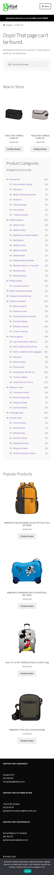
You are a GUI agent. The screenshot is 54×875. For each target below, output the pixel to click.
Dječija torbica (19, 230)
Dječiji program (16, 220)
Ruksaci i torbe (16, 387)
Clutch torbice (19, 422)
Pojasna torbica (20, 402)
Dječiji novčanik (20, 250)
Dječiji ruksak (19, 255)
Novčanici (17, 199)
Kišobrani (17, 189)
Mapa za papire (20, 306)
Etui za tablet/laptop (22, 184)
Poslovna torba (20, 311)
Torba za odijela (20, 377)
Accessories (15, 179)
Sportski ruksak (20, 407)
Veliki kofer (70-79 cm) (23, 382)
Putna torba (18, 367)
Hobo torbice (19, 428)
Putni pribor (18, 209)
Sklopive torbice (20, 448)
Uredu (27, 871)
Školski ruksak (19, 275)
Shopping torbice (21, 443)
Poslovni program (18, 301)
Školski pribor (19, 270)
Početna (9, 25)
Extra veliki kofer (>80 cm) (25, 341)
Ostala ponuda (19, 204)
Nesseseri (17, 357)
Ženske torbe (16, 417)
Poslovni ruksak (20, 321)
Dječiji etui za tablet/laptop (25, 235)
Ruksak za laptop (21, 326)
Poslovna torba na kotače (24, 316)
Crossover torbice (21, 286)
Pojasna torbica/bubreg (20, 296)
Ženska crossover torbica (24, 453)
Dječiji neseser (19, 245)
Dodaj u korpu (13, 149)
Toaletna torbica (20, 214)
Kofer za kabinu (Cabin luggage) (27, 351)
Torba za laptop (20, 331)
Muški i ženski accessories (24, 194)
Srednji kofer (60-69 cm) (23, 372)
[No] (50, 866)
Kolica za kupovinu (21, 397)
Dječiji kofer (18, 240)
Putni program (16, 336)
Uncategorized (16, 412)
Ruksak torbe (19, 433)
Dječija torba (19, 225)
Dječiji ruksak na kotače (23, 260)
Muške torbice (16, 280)
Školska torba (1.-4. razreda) (25, 265)
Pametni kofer (19, 362)
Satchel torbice (20, 438)
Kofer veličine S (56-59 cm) (25, 346)
